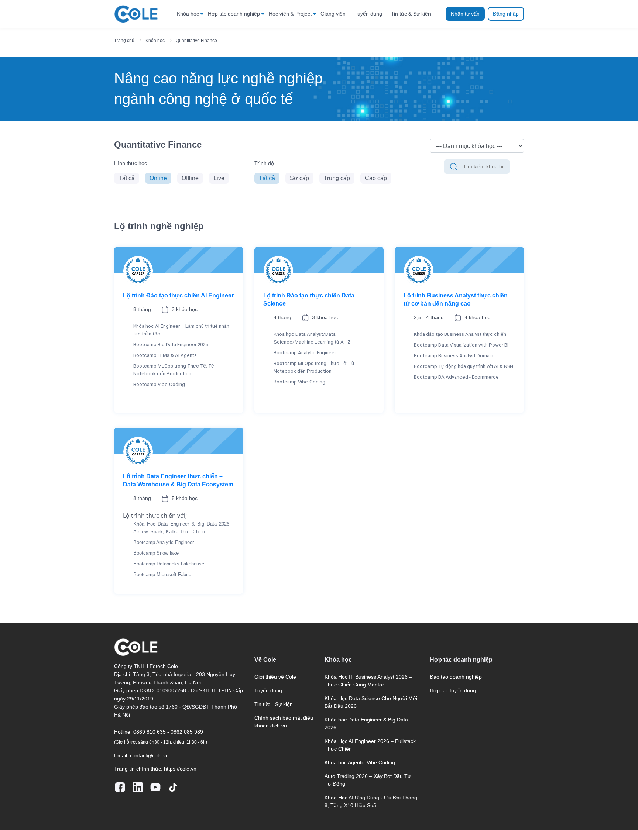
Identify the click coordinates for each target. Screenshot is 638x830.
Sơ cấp (299, 178)
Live (218, 178)
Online (158, 178)
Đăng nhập (506, 14)
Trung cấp (337, 178)
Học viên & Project (290, 14)
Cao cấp (376, 178)
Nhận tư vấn (465, 14)
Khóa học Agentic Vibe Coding (360, 762)
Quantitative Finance (196, 40)
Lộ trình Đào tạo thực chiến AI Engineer (178, 295)
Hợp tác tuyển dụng (453, 690)
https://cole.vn (180, 769)
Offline (190, 178)
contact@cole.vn (149, 755)
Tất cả (127, 178)
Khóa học (188, 14)
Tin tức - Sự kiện (273, 704)
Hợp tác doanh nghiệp (234, 14)
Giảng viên (333, 14)
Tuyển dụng (368, 14)
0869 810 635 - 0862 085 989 (168, 732)
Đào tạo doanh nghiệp (456, 677)
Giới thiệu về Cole (275, 677)
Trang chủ (124, 40)
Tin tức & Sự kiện (411, 14)
